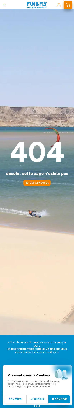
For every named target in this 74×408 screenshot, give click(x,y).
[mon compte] (59, 5)
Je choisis (37, 399)
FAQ (37, 406)
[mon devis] (68, 5)
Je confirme (59, 399)
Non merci (15, 399)
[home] (37, 5)
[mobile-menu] (4, 4)
